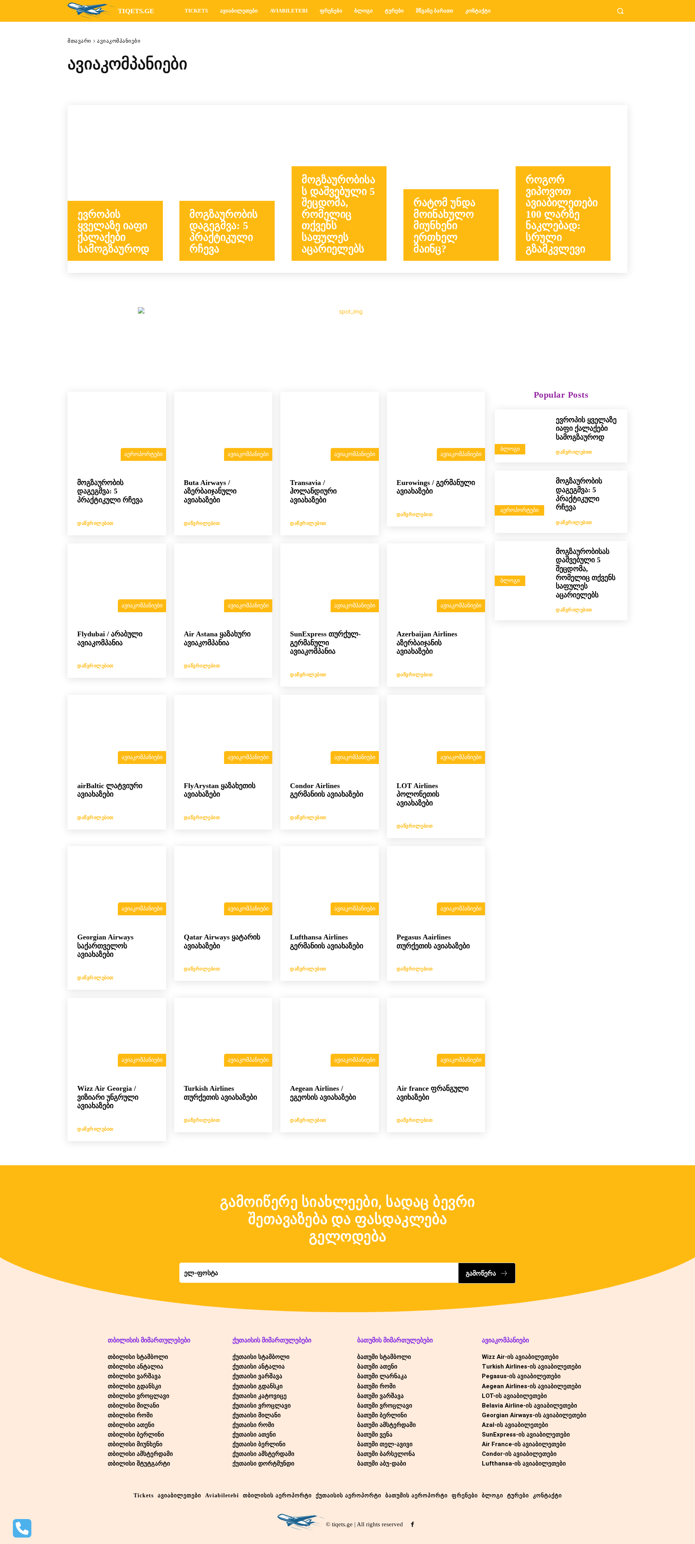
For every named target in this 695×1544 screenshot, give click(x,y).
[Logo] (302, 1522)
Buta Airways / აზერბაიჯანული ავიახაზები (210, 491)
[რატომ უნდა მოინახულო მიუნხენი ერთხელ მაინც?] (459, 189)
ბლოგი (510, 449)
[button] (620, 11)
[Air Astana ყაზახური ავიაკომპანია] (223, 582)
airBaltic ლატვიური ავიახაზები (109, 790)
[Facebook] (412, 1524)
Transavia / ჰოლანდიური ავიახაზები (313, 491)
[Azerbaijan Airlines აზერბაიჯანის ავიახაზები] (436, 582)
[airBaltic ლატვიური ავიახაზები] (117, 734)
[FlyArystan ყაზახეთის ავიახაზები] (223, 734)
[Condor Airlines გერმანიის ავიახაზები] (329, 734)
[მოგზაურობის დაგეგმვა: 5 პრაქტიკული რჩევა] (235, 189)
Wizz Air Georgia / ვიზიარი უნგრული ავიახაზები (107, 1097)
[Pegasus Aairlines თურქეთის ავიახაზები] (436, 885)
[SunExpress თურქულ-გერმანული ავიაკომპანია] (329, 582)
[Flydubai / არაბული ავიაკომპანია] (117, 582)
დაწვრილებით (95, 523)
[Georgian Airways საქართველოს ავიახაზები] (117, 885)
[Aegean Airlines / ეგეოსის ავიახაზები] (329, 1037)
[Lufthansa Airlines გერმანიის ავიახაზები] (329, 885)
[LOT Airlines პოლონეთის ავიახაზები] (436, 734)
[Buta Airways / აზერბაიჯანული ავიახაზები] (223, 431)
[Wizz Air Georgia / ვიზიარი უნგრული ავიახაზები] (117, 1037)
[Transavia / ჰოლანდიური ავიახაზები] (329, 431)
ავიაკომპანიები (248, 454)
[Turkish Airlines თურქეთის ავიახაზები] (223, 1037)
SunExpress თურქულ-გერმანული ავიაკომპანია (325, 642)
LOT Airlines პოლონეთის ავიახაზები (418, 794)
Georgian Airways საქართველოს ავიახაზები (105, 945)
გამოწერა (481, 1273)
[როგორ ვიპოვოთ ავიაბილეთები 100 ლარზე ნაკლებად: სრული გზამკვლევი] (571, 189)
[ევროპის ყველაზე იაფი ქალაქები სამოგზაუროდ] (123, 189)
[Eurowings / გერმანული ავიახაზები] (436, 431)
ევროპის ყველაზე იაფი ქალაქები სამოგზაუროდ (586, 428)
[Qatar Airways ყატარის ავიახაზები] (223, 885)
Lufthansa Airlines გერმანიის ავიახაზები (326, 941)
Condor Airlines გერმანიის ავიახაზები (326, 790)
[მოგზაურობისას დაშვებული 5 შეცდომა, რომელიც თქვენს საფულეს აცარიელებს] (347, 189)
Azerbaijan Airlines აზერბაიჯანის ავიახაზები (427, 642)
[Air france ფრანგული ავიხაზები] (436, 1037)
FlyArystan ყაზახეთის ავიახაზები (219, 790)
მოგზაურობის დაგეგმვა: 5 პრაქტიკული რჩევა (110, 491)
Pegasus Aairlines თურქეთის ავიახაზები (433, 941)
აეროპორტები (93, 87)
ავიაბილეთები (147, 87)
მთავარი (79, 41)
